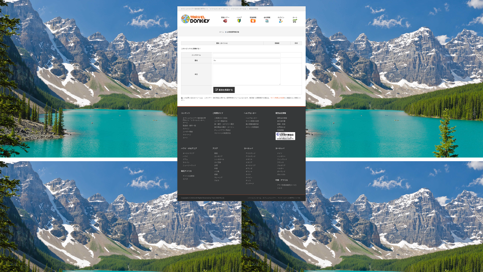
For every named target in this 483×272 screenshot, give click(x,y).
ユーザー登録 (188, 132)
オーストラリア (188, 153)
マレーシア (218, 177)
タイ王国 (217, 162)
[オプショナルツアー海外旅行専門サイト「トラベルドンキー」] (195, 18)
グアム (185, 159)
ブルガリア (281, 165)
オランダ (249, 168)
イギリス (249, 159)
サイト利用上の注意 (277, 98)
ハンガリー (281, 156)
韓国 (216, 153)
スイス (248, 174)
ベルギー (280, 168)
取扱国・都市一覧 (189, 126)
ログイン (186, 129)
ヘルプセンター (251, 118)
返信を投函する (226, 90)
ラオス (216, 180)
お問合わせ (281, 127)
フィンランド (282, 159)
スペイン (249, 177)
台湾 (216, 165)
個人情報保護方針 (252, 124)
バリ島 (216, 171)
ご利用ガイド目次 (220, 118)
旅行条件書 (281, 121)
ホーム (221, 32)
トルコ (279, 188)
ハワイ (185, 156)
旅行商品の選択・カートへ (224, 127)
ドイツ (279, 153)
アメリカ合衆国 (188, 176)
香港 (216, 174)
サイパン (186, 162)
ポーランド (281, 171)
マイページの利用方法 (222, 133)
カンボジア (218, 156)
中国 (216, 168)
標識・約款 (281, 124)
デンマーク (250, 183)
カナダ (185, 179)
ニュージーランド (189, 165)
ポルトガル (281, 174)
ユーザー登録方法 (220, 121)
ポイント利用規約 (252, 127)
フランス (280, 162)
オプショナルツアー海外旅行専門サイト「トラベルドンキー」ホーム (204, 9)
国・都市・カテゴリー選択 (224, 124)
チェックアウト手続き (222, 130)
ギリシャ (249, 171)
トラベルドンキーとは (238, 9)
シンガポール (219, 159)
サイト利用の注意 (252, 121)
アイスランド (251, 153)
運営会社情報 (253, 9)
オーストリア (251, 165)
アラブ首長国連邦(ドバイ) (286, 185)
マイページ (187, 135)
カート (185, 138)
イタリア (249, 162)
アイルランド (251, 156)
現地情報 (280, 130)
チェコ (248, 180)
